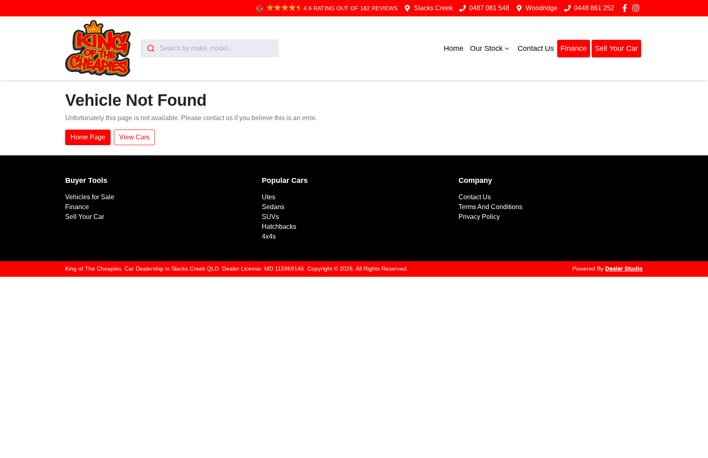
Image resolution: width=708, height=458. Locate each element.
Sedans (273, 206)
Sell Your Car (616, 48)
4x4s (269, 236)
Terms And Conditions (490, 206)
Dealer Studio (624, 269)
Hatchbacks (279, 226)
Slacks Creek (433, 8)
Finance (573, 48)
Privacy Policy (479, 216)
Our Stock (486, 48)
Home (453, 48)
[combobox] (210, 48)
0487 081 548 (489, 8)
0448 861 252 (594, 8)
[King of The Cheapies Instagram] (637, 8)
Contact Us (535, 48)
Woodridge (542, 8)
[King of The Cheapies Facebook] (626, 8)
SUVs (270, 216)
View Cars (134, 137)
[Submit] (150, 48)
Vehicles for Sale (89, 197)
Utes (268, 197)
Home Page (87, 137)
